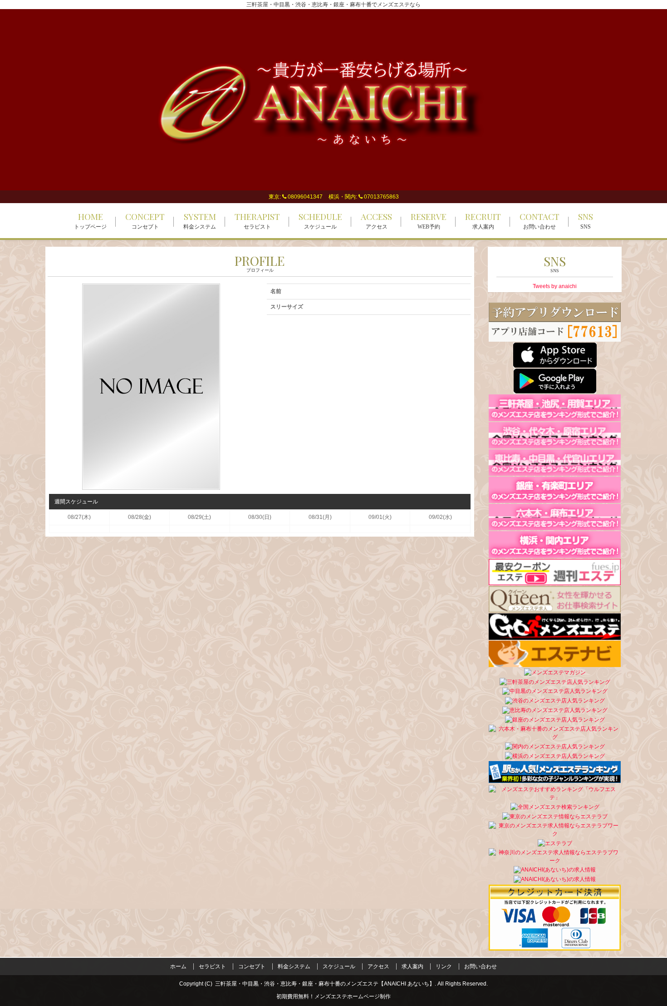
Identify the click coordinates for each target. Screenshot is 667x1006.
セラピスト (212, 966)
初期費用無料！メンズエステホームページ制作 (333, 996)
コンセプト (251, 966)
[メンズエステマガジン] (555, 672)
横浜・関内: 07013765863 (364, 197)
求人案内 (412, 966)
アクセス (378, 966)
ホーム (178, 966)
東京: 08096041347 (296, 197)
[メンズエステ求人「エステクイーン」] (555, 599)
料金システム (294, 966)
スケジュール (339, 966)
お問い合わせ (480, 966)
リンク (444, 966)
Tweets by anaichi (555, 286)
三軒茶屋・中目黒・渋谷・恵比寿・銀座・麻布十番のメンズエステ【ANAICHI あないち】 (325, 984)
